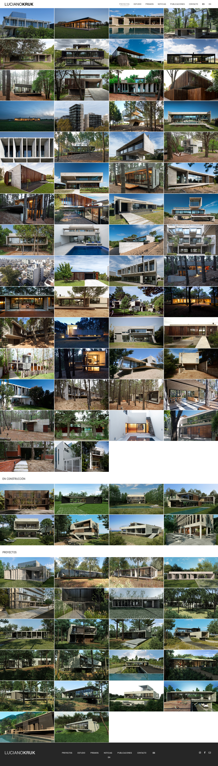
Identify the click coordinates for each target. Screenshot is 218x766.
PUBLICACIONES (124, 752)
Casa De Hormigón (82, 397)
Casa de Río (82, 57)
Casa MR (81, 212)
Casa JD (82, 367)
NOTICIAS (108, 752)
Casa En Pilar (82, 428)
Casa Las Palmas (191, 606)
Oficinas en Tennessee (81, 575)
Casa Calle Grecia (82, 606)
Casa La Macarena (82, 502)
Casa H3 (191, 150)
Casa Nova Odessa (137, 668)
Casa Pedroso (82, 336)
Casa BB (27, 336)
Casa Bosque (136, 88)
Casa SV (27, 305)
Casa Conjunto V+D (136, 305)
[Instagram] (200, 752)
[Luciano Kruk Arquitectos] (19, 4)
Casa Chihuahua (136, 533)
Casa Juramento (27, 150)
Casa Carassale (82, 305)
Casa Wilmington (82, 730)
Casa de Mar (137, 57)
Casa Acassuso (191, 88)
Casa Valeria (191, 305)
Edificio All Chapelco (27, 502)
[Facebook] (204, 752)
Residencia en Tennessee (136, 575)
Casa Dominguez (27, 699)
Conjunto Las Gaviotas (27, 367)
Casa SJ (27, 243)
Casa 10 (82, 181)
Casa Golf (191, 212)
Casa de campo (27, 119)
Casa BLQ (136, 274)
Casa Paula (136, 26)
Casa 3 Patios (191, 57)
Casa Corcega (27, 730)
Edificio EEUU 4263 (27, 274)
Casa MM (137, 699)
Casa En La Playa (136, 367)
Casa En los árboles (136, 119)
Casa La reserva (191, 502)
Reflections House (191, 26)
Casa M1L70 (81, 533)
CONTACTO (141, 752)
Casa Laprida (27, 397)
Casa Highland (191, 575)
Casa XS (27, 428)
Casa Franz (27, 212)
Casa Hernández (82, 668)
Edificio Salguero (191, 533)
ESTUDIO (81, 752)
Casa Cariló (136, 150)
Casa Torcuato (136, 336)
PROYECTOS (67, 752)
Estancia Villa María (27, 57)
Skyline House (27, 26)
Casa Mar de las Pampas (27, 88)
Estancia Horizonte (82, 26)
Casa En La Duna (136, 243)
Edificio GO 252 (82, 119)
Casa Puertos (27, 575)
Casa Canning (137, 606)
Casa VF (27, 668)
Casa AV (136, 397)
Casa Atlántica (191, 699)
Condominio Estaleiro (27, 533)
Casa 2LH (82, 274)
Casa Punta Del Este (136, 637)
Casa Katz (191, 397)
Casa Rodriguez (27, 181)
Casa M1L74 (191, 637)
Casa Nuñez (191, 428)
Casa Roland (191, 367)
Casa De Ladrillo (27, 459)
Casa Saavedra (82, 459)
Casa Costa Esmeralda (191, 336)
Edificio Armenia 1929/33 (191, 243)
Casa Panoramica (82, 699)
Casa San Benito (136, 502)
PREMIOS (94, 752)
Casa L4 (82, 150)
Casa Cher (136, 181)
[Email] (210, 752)
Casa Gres (191, 668)
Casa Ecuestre (191, 181)
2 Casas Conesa (82, 243)
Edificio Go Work (27, 606)
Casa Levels (191, 274)
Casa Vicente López (137, 428)
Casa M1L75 (81, 88)
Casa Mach (137, 212)
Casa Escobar (191, 119)
